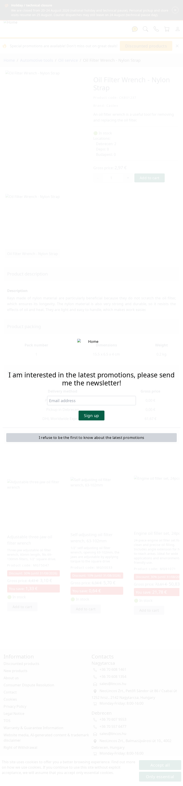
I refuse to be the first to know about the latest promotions (91, 437)
